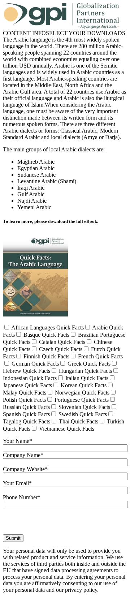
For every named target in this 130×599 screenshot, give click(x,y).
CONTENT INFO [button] (24, 33)
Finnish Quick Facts (45, 356)
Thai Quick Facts (77, 421)
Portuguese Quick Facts (81, 400)
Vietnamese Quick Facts (66, 429)
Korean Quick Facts (83, 385)
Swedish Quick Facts (82, 414)
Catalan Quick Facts (61, 342)
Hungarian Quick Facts (84, 371)
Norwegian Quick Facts (81, 392)
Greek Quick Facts (88, 364)
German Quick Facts (34, 364)
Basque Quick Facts (45, 335)
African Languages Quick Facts (47, 327)
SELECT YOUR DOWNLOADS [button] (85, 33)
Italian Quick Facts (86, 378)
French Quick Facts (100, 356)
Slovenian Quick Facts (83, 407)
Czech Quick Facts (60, 349)
